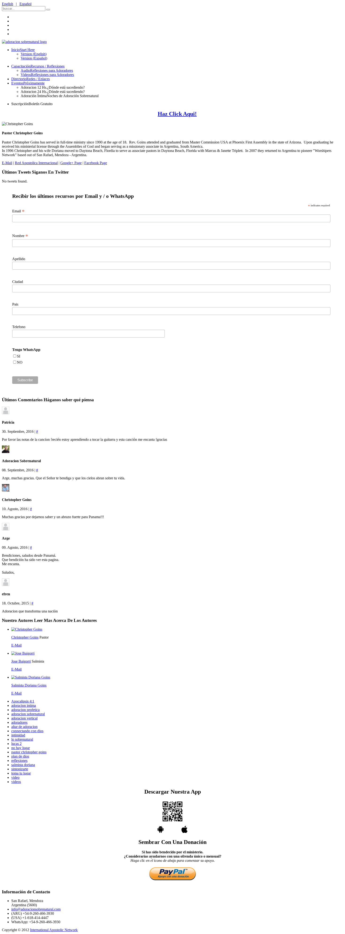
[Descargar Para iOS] (184, 831)
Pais (15, 304)
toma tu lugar (21, 773)
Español (25, 4)
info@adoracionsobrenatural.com (36, 909)
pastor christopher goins (28, 752)
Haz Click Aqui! (177, 114)
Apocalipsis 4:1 (22, 701)
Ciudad (17, 282)
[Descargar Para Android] (172, 817)
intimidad (18, 735)
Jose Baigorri (21, 661)
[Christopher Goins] (26, 629)
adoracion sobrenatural (28, 714)
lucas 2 (16, 744)
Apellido (18, 259)
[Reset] (48, 9)
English (7, 4)
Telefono (18, 327)
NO (20, 362)
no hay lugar (20, 748)
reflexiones (19, 761)
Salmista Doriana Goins (28, 685)
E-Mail (7, 163)
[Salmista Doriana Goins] (30, 677)
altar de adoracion (24, 727)
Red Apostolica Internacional (36, 163)
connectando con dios (27, 731)
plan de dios (20, 756)
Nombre (20, 235)
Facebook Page (95, 163)
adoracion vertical (24, 718)
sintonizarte (19, 769)
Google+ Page (71, 163)
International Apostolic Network (54, 930)
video (15, 777)
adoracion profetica (25, 710)
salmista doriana (23, 765)
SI (18, 356)
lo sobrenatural (22, 739)
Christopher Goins (24, 637)
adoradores (19, 722)
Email (18, 211)
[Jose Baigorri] (22, 653)
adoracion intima (23, 705)
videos (16, 782)
